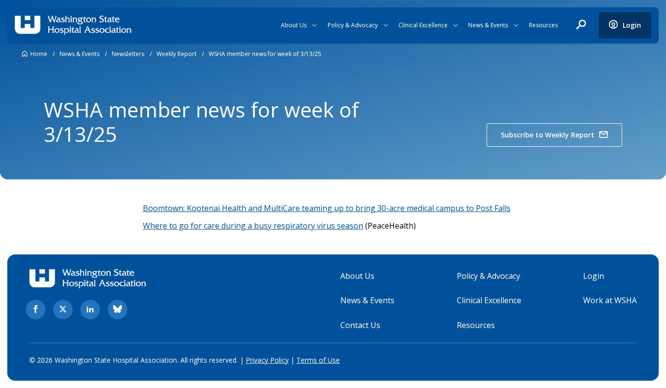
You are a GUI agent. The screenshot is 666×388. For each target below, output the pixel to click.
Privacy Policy (267, 360)
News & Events (488, 25)
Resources (543, 25)
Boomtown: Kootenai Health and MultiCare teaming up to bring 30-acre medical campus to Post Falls (326, 208)
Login (593, 276)
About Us (294, 25)
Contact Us (360, 325)
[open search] (581, 25)
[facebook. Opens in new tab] (35, 309)
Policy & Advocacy (353, 25)
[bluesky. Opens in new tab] (117, 309)
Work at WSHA (610, 300)
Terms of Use (318, 360)
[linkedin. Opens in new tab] (90, 309)
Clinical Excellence (423, 25)
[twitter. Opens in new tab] (63, 309)
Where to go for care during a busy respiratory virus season (253, 225)
